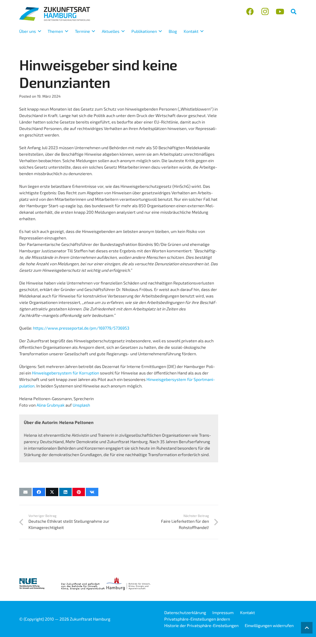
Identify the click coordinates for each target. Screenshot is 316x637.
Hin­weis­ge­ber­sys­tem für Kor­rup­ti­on (65, 372)
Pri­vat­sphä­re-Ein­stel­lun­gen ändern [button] (197, 619)
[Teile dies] (39, 492)
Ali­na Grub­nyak (51, 405)
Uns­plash (81, 405)
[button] (293, 11)
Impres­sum (223, 612)
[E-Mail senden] (25, 492)
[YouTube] (279, 11)
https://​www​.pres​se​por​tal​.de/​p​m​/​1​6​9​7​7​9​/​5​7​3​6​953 (81, 328)
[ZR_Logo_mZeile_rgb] (54, 14)
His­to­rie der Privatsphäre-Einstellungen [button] (201, 625)
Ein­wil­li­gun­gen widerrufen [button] (269, 625)
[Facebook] (249, 11)
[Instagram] (265, 11)
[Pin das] (78, 492)
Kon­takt (247, 612)
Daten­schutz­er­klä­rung (185, 612)
